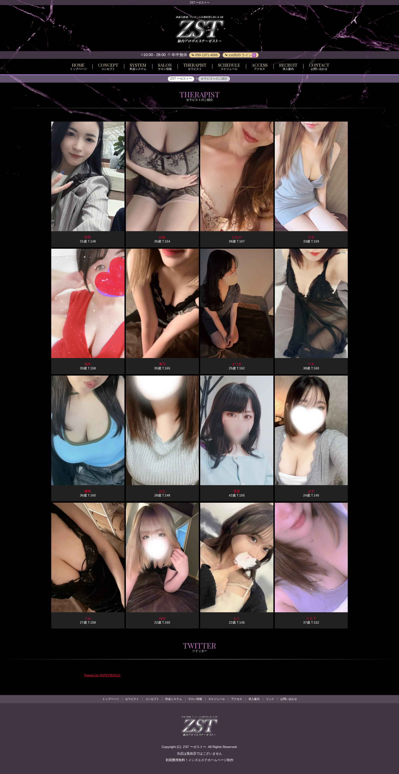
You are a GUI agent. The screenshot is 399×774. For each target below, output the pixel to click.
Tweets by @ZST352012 (102, 675)
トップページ (110, 699)
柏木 (88, 364)
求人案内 (254, 699)
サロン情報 (195, 699)
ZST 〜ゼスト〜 (194, 747)
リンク (270, 699)
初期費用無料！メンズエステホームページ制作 (199, 760)
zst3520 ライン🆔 (242, 55)
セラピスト (132, 699)
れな (162, 491)
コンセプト (152, 699)
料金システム (173, 699)
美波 (236, 491)
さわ (311, 237)
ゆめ (162, 618)
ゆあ (162, 237)
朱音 (88, 237)
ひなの (237, 237)
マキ (311, 364)
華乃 (162, 364)
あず (311, 491)
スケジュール (216, 699)
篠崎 (88, 491)
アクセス (236, 699)
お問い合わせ (288, 699)
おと (236, 618)
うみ (88, 618)
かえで (311, 618)
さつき (237, 364)
